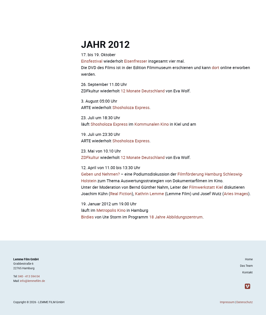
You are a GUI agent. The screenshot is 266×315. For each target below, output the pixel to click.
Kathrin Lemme (149, 193)
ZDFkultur (90, 157)
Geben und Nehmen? (100, 174)
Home (249, 259)
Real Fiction (121, 193)
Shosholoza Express (130, 107)
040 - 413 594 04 (29, 276)
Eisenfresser (135, 61)
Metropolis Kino (111, 210)
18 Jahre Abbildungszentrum (176, 217)
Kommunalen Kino (151, 124)
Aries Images (236, 193)
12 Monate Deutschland (143, 91)
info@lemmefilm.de (32, 281)
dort (215, 67)
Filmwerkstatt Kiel (206, 187)
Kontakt (247, 272)
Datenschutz (244, 302)
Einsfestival (91, 61)
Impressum (227, 302)
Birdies (87, 217)
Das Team (246, 266)
